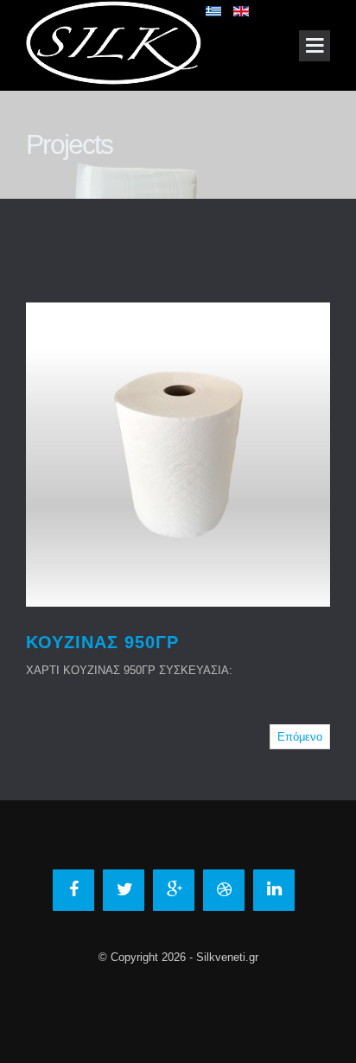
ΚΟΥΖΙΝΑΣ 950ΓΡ (102, 642)
